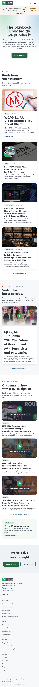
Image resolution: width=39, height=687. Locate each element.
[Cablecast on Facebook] (3, 594)
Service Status (8, 681)
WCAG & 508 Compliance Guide (12, 649)
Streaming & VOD (7, 607)
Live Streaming (6, 613)
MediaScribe (6, 634)
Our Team (5, 661)
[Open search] (30, 3)
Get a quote (28, 564)
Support (4, 667)
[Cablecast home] (7, 3)
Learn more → (19, 13)
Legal (3, 684)
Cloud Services (6, 631)
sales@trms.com (9, 590)
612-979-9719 (8, 588)
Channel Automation (8, 604)
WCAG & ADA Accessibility (10, 616)
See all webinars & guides (18, 514)
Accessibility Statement (18, 684)
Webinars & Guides (8, 646)
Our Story (5, 657)
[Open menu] (35, 3)
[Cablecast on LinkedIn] (8, 594)
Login (4, 670)
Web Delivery (6, 628)
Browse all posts (18, 273)
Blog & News (6, 643)
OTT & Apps (6, 610)
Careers (4, 664)
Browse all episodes (18, 368)
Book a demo (19, 55)
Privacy (9, 684)
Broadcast (5, 625)
